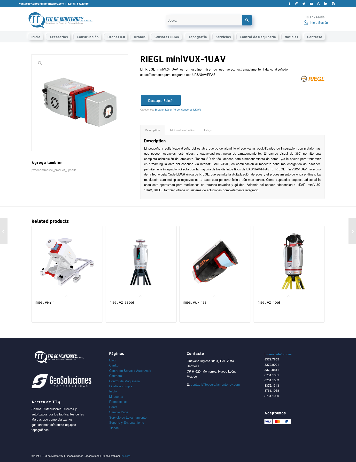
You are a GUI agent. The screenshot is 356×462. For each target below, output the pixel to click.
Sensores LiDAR (191, 109)
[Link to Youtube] (311, 3)
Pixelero (125, 456)
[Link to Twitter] (304, 3)
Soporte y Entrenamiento (126, 422)
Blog (112, 360)
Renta (113, 407)
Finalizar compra (120, 386)
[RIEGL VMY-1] (4, 231)
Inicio (113, 391)
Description (152, 130)
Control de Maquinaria (124, 381)
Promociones (118, 401)
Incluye (208, 130)
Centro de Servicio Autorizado (130, 370)
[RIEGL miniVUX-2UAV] (352, 231)
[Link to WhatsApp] (318, 3)
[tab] (152, 130)
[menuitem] (37, 36)
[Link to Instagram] (296, 3)
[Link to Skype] (333, 3)
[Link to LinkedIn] (325, 3)
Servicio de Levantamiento (128, 417)
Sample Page (118, 412)
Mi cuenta (116, 396)
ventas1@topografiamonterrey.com (215, 384)
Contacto (115, 375)
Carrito (113, 365)
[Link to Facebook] (289, 3)
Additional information (182, 130)
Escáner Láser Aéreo (167, 109)
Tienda (114, 427)
